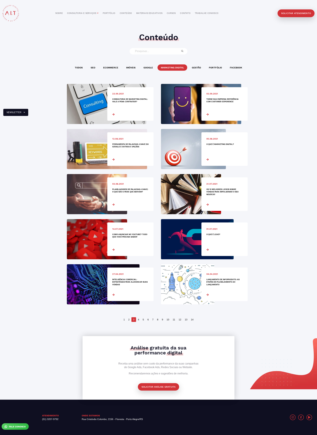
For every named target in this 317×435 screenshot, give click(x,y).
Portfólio (215, 67)
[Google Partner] (239, 417)
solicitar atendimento (296, 13)
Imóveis (131, 67)
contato (185, 13)
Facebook (236, 67)
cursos (171, 13)
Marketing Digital (172, 67)
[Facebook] (301, 417)
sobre (59, 13)
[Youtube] (309, 417)
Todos (79, 67)
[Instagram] (293, 417)
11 (174, 319)
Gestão (196, 67)
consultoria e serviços (82, 13)
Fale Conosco (17, 426)
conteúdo (126, 13)
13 (186, 319)
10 (168, 319)
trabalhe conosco (206, 13)
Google (148, 67)
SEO (93, 67)
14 (192, 319)
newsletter (12, 113)
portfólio (109, 13)
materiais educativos (149, 13)
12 (180, 319)
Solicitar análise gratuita (158, 386)
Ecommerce (110, 67)
